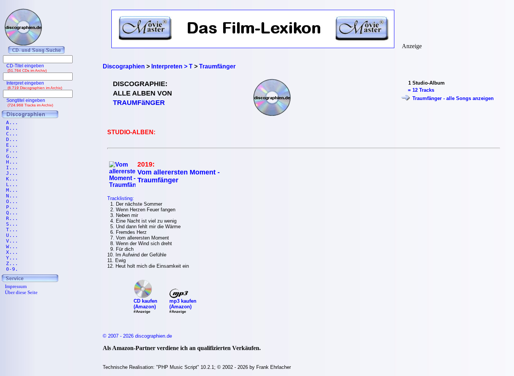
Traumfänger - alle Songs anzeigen (453, 98)
